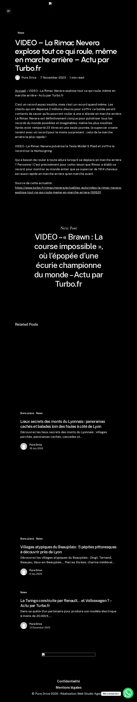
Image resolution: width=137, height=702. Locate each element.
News (21, 32)
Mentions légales (69, 687)
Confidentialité (68, 681)
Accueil (20, 91)
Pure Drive (28, 77)
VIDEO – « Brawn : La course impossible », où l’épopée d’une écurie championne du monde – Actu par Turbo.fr (68, 257)
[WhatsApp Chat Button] (128, 693)
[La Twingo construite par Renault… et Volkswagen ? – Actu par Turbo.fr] (68, 610)
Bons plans (27, 413)
